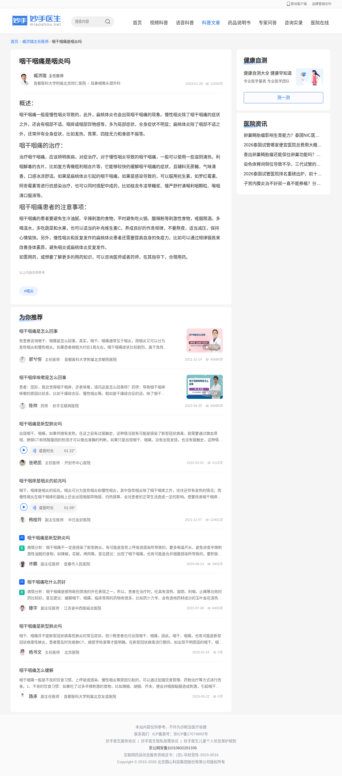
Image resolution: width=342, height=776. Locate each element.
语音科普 (185, 22)
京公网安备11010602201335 (173, 748)
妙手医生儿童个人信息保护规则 (210, 741)
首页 (137, 22)
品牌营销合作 (321, 4)
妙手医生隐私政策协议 (159, 741)
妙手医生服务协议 (121, 741)
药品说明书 (239, 22)
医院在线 (320, 22)
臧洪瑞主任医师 (35, 41)
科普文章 (211, 22)
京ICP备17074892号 (190, 734)
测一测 (283, 97)
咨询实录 (294, 22)
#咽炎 (29, 291)
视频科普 (159, 22)
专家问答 (268, 22)
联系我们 (141, 734)
